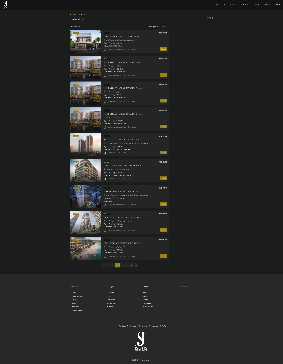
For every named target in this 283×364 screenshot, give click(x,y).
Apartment (110, 293)
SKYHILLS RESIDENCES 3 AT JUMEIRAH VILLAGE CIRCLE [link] (128, 191)
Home (74, 14)
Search (258, 5)
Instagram (133, 326)
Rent (218, 5)
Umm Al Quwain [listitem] (77, 310)
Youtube (155, 326)
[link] (85, 41)
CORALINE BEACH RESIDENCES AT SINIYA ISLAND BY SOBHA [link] (130, 243)
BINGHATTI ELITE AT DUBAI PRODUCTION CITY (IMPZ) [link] (127, 140)
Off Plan (234, 5)
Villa (108, 296)
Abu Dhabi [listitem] (75, 307)
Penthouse (110, 307)
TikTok (164, 326)
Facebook (122, 326)
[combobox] (162, 26)
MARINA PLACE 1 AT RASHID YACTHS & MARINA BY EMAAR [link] (129, 62)
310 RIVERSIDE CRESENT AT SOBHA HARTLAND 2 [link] (124, 217)
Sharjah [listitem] (74, 300)
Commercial (246, 5)
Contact (276, 5)
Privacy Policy (148, 303)
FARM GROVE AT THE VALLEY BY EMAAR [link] (121, 36)
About (267, 5)
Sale (225, 5)
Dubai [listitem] (74, 293)
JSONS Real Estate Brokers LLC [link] (117, 49)
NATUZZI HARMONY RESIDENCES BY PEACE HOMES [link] (126, 166)
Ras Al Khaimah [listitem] (77, 296)
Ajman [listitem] (74, 303)
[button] (208, 18)
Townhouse (111, 300)
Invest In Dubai (148, 307)
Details (163, 49)
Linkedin (145, 326)
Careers (145, 300)
